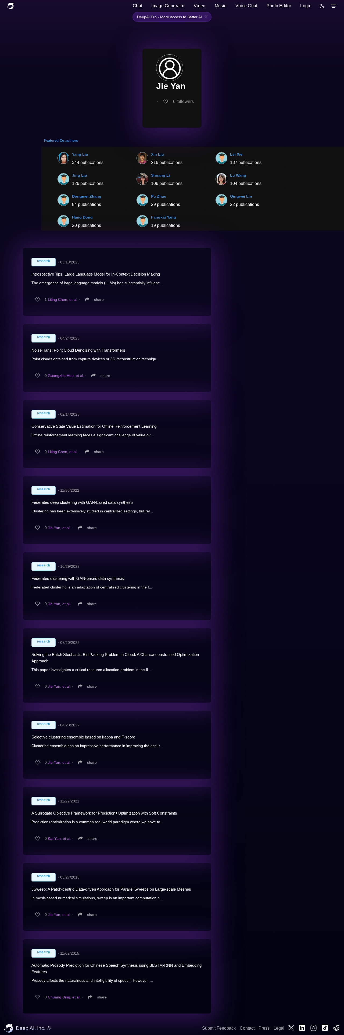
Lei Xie (236, 154)
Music (221, 5)
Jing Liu (79, 175)
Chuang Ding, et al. (64, 997)
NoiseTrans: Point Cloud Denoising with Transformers (78, 350)
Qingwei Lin (241, 196)
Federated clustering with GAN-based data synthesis (77, 578)
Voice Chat (246, 5)
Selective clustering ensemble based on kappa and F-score (83, 737)
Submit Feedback (219, 1028)
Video (200, 5)
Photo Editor (279, 5)
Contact (247, 1028)
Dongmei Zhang (86, 196)
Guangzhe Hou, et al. (66, 375)
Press (264, 1028)
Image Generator (168, 5)
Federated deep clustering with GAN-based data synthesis (82, 502)
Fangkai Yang (163, 217)
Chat (137, 5)
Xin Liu (157, 154)
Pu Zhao (158, 196)
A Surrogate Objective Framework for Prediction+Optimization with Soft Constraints (104, 813)
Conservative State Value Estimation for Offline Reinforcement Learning (93, 426)
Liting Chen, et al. (63, 299)
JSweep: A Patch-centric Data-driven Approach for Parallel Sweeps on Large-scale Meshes (111, 889)
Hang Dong (82, 217)
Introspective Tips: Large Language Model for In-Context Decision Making (95, 274)
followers (183, 101)
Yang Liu (80, 154)
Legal (279, 1028)
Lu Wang (238, 175)
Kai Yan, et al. (59, 838)
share (99, 299)
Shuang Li (160, 175)
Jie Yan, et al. (59, 528)
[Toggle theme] (322, 6)
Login (305, 5)
